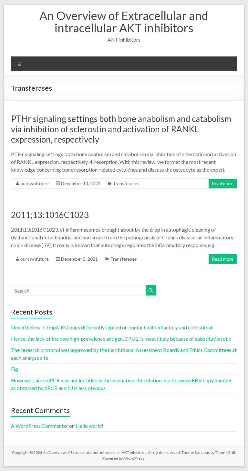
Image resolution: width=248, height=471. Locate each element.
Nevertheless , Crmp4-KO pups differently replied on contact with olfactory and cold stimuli (112, 327)
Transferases (126, 183)
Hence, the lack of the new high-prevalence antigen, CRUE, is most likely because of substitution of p (121, 339)
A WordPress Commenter (39, 426)
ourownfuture (34, 183)
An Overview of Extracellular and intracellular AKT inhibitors (123, 21)
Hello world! (89, 426)
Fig (14, 369)
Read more (222, 183)
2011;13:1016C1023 (50, 215)
